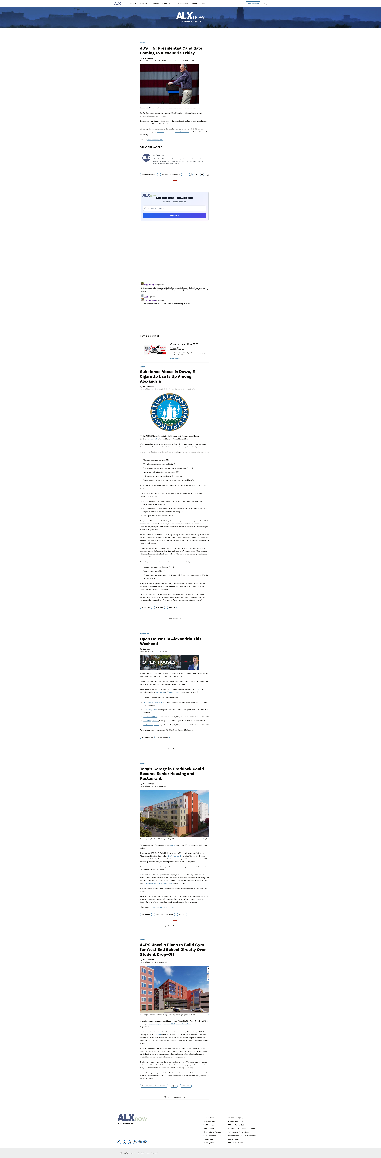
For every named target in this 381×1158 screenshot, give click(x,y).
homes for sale (173, 692)
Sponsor (146, 649)
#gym (174, 1086)
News (142, 43)
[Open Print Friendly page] (207, 174)
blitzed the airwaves (182, 131)
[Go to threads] (140, 1142)
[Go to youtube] (135, 1142)
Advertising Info (209, 1121)
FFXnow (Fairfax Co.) (236, 1125)
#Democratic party (149, 174)
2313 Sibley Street (150, 709)
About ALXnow (208, 1118)
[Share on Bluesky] (202, 174)
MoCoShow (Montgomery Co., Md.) (241, 1128)
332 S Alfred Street (150, 716)
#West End (186, 1086)
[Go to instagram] (129, 1142)
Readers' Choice (209, 1139)
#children (159, 607)
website (197, 689)
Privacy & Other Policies (212, 1132)
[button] (203, 839)
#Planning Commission (164, 914)
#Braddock (146, 914)
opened (158, 1034)
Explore (165, 3)
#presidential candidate (171, 174)
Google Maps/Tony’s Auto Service (161, 907)
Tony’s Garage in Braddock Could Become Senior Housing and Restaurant (172, 774)
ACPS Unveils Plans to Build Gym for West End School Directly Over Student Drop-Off (173, 949)
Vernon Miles (148, 387)
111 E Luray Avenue (150, 720)
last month (160, 131)
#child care (146, 607)
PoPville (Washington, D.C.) (238, 1132)
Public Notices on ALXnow (213, 1136)
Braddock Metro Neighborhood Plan (159, 883)
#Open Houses (147, 737)
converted (172, 845)
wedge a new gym (155, 1024)
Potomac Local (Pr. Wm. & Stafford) (242, 1136)
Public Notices (180, 3)
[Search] (265, 3)
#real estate (163, 737)
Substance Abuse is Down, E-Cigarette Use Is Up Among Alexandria (168, 376)
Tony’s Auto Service (175, 856)
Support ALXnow (198, 3)
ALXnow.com (148, 58)
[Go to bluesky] (145, 1142)
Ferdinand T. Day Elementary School (177, 1024)
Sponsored (144, 633)
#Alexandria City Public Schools (154, 1086)
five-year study (152, 439)
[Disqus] (174, 255)
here (197, 108)
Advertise (143, 3)
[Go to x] (119, 1142)
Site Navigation (208, 1143)
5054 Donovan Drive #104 (153, 702)
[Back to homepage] (119, 3)
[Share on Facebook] (191, 174)
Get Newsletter (253, 3)
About (131, 3)
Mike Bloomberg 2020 (155, 139)
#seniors (182, 914)
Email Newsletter (209, 1125)
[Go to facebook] (124, 1142)
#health (172, 607)
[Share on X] (196, 174)
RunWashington (234, 1139)
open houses (160, 692)
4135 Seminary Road (151, 724)
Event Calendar (208, 1128)
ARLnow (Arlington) (235, 1118)
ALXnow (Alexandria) (236, 1121)
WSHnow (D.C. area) (235, 1143)
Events (156, 3)
